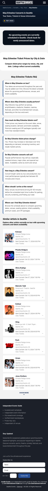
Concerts (16, 8)
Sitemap (19, 486)
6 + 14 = (5, 476)
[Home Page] (24, 2)
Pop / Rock (24, 8)
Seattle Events (7, 8)
